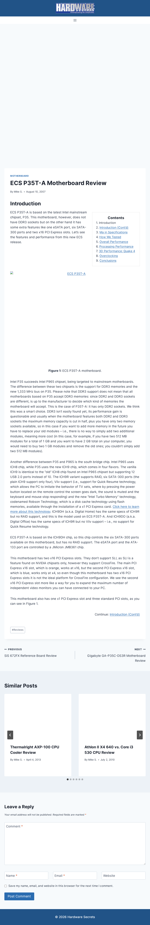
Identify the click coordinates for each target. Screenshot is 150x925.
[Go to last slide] (10, 735)
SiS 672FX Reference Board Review (30, 653)
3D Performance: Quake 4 (117, 251)
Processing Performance (116, 246)
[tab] (68, 779)
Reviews (17, 629)
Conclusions (108, 260)
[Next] (140, 735)
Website (109, 875)
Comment (14, 826)
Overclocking (109, 256)
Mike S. (18, 191)
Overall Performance (114, 242)
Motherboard (19, 175)
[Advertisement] (75, 51)
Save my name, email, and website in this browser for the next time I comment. (60, 886)
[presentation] (37, 716)
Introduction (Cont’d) (114, 227)
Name (11, 875)
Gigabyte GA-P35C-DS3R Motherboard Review (116, 655)
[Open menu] (75, 20)
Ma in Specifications (114, 232)
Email (60, 875)
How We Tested (110, 237)
